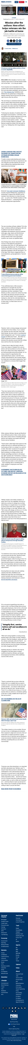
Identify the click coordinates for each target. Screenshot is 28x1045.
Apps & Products (20, 1002)
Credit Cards (4, 923)
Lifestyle (4, 980)
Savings (3, 927)
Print (17, 41)
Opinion (18, 964)
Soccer (17, 957)
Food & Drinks (4, 992)
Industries (3, 967)
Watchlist (4, 977)
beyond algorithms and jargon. (9, 579)
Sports (18, 945)
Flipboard (15, 1008)
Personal (18, 918)
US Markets (4, 954)
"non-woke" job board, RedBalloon (16, 191)
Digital (17, 928)
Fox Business (6, 1)
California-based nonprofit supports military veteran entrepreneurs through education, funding (12, 540)
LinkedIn (18, 1008)
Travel (2, 987)
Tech (17, 925)
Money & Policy (5, 944)
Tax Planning (4, 934)
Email (20, 41)
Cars (2, 988)
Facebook (8, 41)
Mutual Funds (4, 973)
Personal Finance (4, 916)
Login (16, 1)
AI (16, 939)
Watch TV (22, 1)
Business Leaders (5, 966)
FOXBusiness (15, 48)
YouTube (12, 1008)
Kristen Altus (8, 48)
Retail (2, 969)
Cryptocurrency (5, 956)
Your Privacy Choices (15, 1024)
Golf (17, 959)
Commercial (19, 920)
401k (2, 930)
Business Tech (19, 933)
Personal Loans (5, 925)
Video (18, 968)
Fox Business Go (20, 1000)
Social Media (19, 930)
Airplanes (3, 990)
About (18, 971)
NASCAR (18, 953)
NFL (17, 947)
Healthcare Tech (20, 935)
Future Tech (19, 937)
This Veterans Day (9, 92)
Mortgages (4, 919)
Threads (14, 41)
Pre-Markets (4, 971)
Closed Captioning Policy (14, 1028)
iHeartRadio (15, 1011)
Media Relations (20, 983)
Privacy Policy (19, 979)
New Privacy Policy (14, 1021)
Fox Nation (18, 998)
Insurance (3, 929)
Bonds (2, 962)
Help (14, 1026)
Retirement (4, 932)
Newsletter (25, 1008)
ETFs (2, 964)
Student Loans (4, 921)
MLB (17, 951)
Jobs (17, 975)
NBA (17, 949)
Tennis (17, 960)
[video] (14, 265)
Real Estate (19, 915)
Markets (4, 950)
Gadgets (18, 932)
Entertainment (4, 983)
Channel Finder (19, 974)
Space (17, 941)
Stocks (3, 952)
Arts (2, 994)
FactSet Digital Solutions (16, 1034)
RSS (22, 1008)
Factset (18, 1032)
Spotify (12, 1011)
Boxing (17, 955)
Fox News (18, 996)
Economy (14, 17)
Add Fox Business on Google (15, 43)
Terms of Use (19, 977)
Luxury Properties (20, 922)
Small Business (5, 946)
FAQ (17, 981)
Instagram (9, 1008)
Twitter (11, 41)
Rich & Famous (4, 985)
